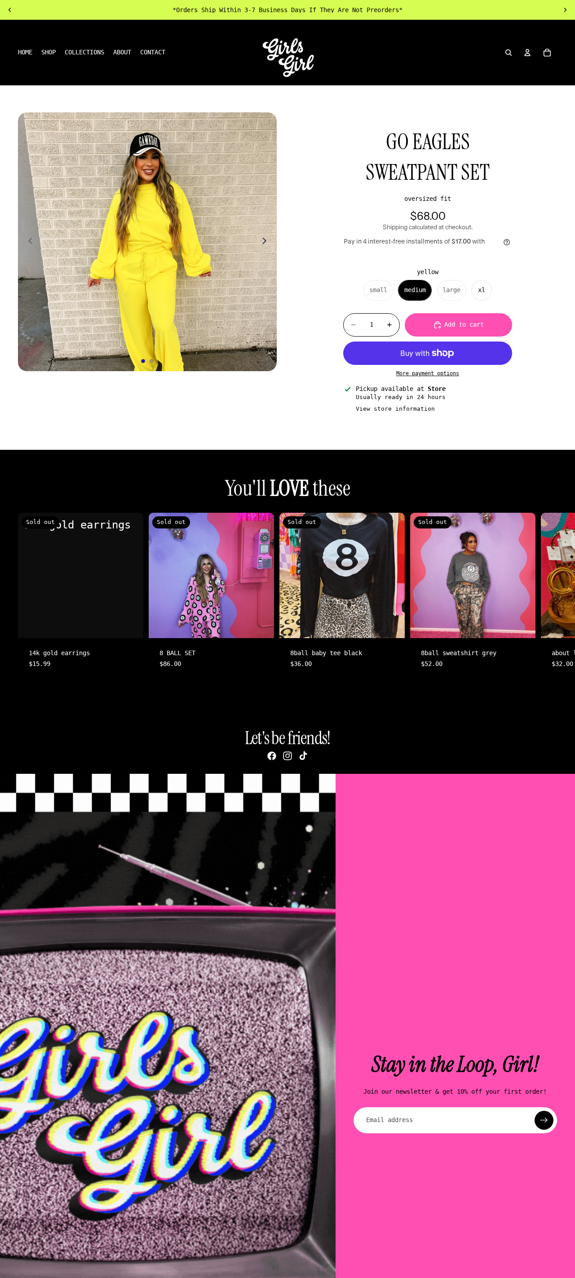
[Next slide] (565, 10)
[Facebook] (271, 755)
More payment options (427, 373)
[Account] (527, 52)
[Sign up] (544, 1120)
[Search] (508, 52)
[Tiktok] (303, 755)
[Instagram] (287, 755)
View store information (395, 408)
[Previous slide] (10, 10)
